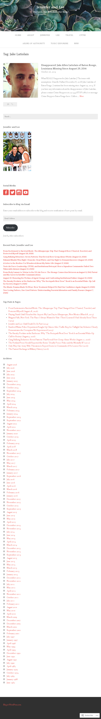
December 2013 (14, 548)
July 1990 (10, 663)
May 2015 (11, 518)
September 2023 (14, 417)
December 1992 (14, 653)
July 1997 (10, 636)
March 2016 (12, 489)
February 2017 (13, 469)
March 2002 (12, 627)
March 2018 (12, 450)
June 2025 (11, 377)
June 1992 (11, 656)
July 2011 (10, 600)
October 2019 (12, 436)
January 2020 (12, 433)
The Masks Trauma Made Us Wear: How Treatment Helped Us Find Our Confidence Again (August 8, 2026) (49, 287)
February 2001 (13, 633)
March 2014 (12, 545)
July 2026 (10, 368)
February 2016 (13, 492)
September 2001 (14, 630)
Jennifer (45, 35)
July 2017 (10, 459)
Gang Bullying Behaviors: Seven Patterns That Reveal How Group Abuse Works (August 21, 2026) (45, 257)
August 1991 (12, 659)
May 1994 (11, 646)
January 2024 (12, 414)
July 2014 (10, 532)
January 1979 (12, 669)
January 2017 (12, 473)
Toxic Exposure (59, 43)
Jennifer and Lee (50, 7)
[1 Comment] (8, 104)
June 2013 (11, 561)
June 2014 (11, 535)
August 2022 (12, 423)
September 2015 (14, 509)
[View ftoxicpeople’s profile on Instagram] (19, 192)
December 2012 (14, 577)
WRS (76, 43)
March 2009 (12, 617)
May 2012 (11, 587)
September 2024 (14, 391)
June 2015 (11, 515)
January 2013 (12, 574)
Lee (58, 35)
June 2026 (11, 371)
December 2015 (14, 499)
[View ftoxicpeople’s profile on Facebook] (6, 192)
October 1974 (12, 673)
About (30, 35)
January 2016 (12, 496)
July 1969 (10, 676)
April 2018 (11, 446)
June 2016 (11, 482)
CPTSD (82, 35)
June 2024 (11, 397)
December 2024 (14, 384)
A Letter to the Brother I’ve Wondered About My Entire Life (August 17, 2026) (36, 263)
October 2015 (12, 505)
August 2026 (12, 364)
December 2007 (14, 620)
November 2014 (14, 528)
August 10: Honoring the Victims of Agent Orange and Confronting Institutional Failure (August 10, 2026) (47, 278)
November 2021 (14, 430)
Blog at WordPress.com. (12, 704)
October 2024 (12, 387)
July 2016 (10, 479)
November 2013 (14, 551)
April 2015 (11, 522)
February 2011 (13, 604)
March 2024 (12, 407)
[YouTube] (25, 192)
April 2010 (11, 614)
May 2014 (11, 538)
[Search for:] (50, 116)
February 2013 (13, 571)
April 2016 (11, 486)
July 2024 (10, 394)
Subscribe (10, 227)
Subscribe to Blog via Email (16, 204)
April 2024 (11, 404)
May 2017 (11, 463)
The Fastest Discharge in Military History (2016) (28, 349)
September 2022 (14, 420)
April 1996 (11, 643)
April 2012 (11, 591)
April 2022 (11, 427)
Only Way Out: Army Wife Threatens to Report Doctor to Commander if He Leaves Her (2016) (48, 346)
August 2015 (12, 512)
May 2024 (11, 400)
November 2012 (14, 581)
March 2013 (12, 568)
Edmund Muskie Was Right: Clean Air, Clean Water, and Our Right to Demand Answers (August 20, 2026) (48, 260)
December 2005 (14, 623)
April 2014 (11, 541)
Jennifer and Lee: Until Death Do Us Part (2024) (28, 324)
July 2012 (10, 584)
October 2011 (12, 597)
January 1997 (12, 640)
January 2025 (12, 381)
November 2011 (14, 594)
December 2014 (14, 525)
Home (18, 35)
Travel (69, 35)
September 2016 (14, 476)
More (81, 96)
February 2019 (13, 443)
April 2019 (11, 440)
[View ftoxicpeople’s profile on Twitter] (12, 192)
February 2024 (13, 410)
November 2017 (14, 453)
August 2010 (12, 607)
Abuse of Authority (33, 43)
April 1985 (11, 666)
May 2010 (11, 610)
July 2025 (10, 374)
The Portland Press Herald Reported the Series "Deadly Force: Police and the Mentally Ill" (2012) (49, 342)
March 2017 (12, 466)
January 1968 (12, 679)
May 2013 (11, 564)
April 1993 (11, 650)
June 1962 (11, 682)
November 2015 (14, 502)
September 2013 (14, 555)
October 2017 (12, 456)
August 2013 (12, 558)
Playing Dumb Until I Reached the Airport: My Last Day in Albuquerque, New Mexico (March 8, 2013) (51, 314)
